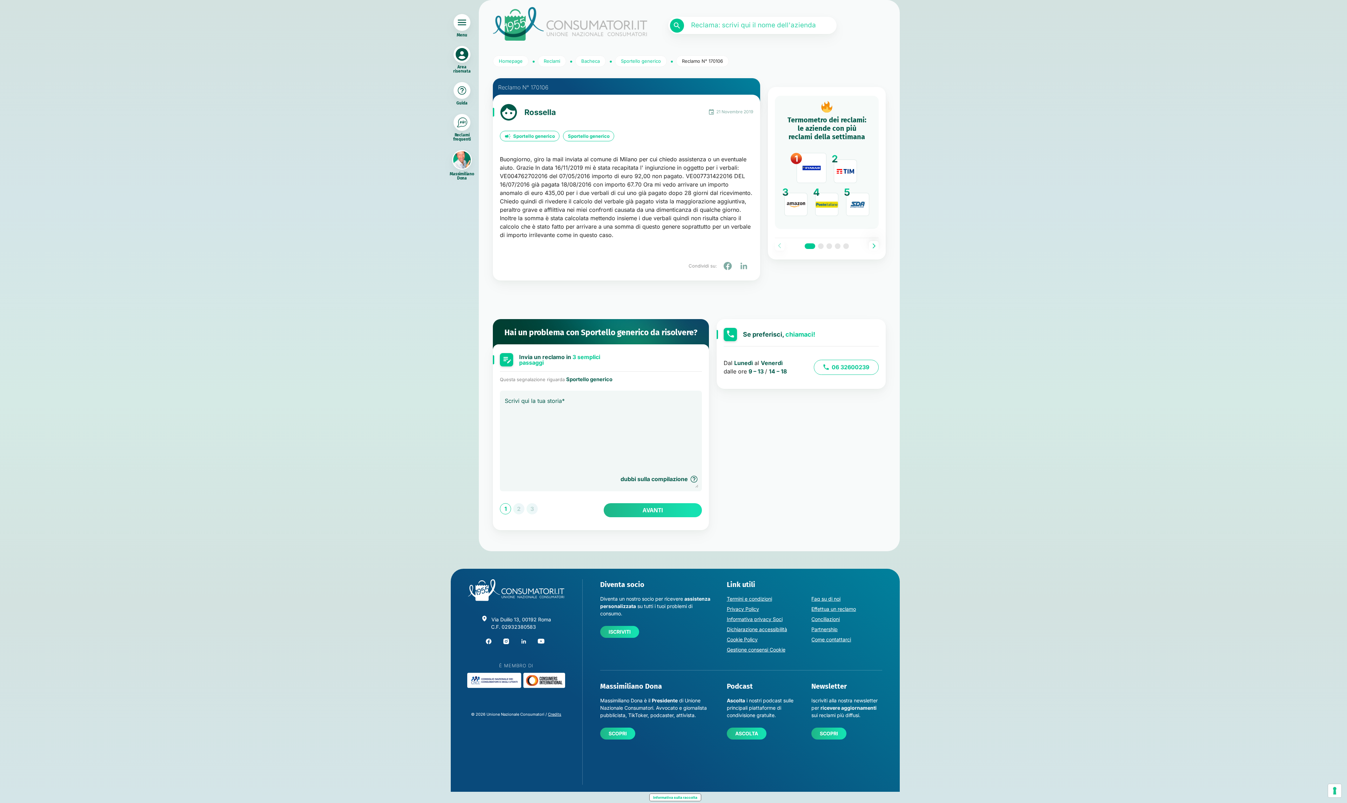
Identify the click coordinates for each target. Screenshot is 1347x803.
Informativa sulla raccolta (675, 797)
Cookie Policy (742, 639)
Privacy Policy (743, 609)
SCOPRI (618, 733)
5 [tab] (846, 246)
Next (874, 246)
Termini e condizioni (749, 599)
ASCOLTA (746, 733)
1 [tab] (810, 246)
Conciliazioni (825, 619)
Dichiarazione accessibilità (757, 629)
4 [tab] (837, 246)
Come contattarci (831, 639)
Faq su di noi (825, 599)
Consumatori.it (570, 24)
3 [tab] (829, 246)
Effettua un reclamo (833, 609)
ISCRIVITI (620, 632)
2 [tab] (821, 246)
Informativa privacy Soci (755, 619)
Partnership (824, 629)
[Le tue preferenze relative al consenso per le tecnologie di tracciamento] (1334, 790)
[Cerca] (677, 26)
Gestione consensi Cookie (756, 650)
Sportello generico (534, 136)
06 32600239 (850, 367)
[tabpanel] (827, 162)
